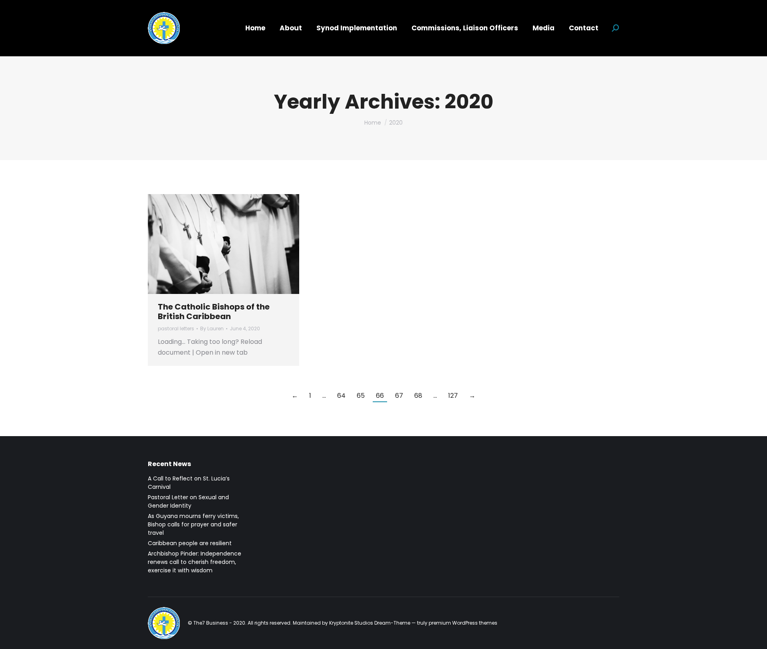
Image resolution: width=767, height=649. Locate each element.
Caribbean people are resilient (190, 543)
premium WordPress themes (463, 622)
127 (453, 395)
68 (418, 395)
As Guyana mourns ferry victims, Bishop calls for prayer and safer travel (193, 524)
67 (399, 395)
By (212, 328)
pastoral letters (176, 328)
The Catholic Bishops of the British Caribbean (214, 311)
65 (361, 395)
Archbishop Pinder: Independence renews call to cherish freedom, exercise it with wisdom (194, 562)
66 (380, 395)
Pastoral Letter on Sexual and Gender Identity (188, 501)
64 (341, 395)
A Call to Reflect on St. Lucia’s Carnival (189, 482)
